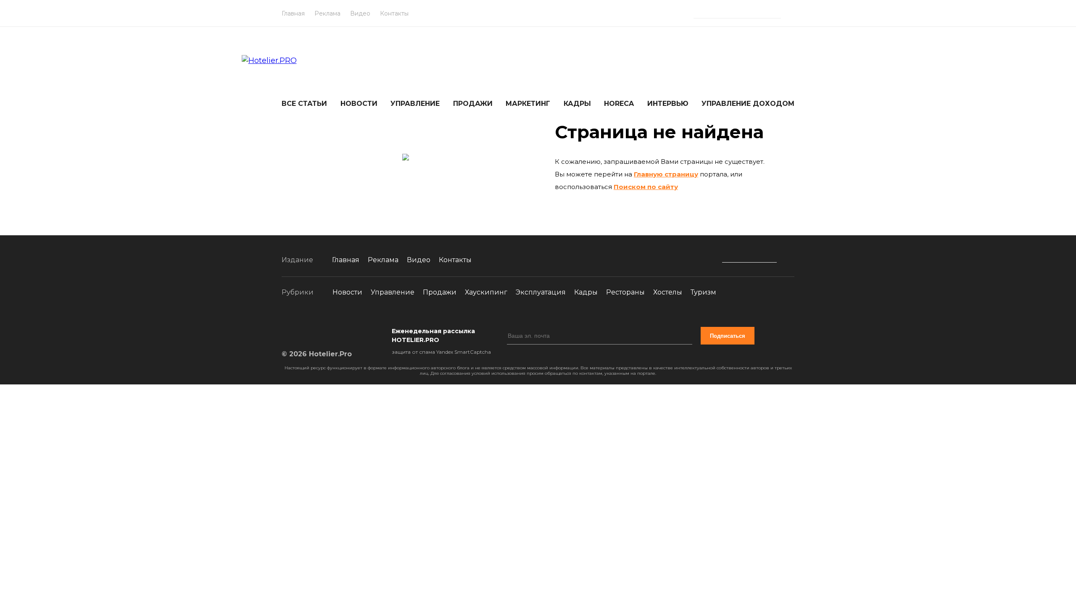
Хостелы (667, 292)
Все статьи (304, 104)
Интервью (667, 104)
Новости (358, 104)
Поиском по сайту (646, 187)
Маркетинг (528, 104)
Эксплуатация (541, 292)
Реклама (327, 13)
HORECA (619, 104)
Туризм (703, 292)
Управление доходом (748, 104)
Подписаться (727, 336)
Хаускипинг (486, 292)
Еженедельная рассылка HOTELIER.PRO (433, 335)
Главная (293, 13)
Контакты (394, 13)
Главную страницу (666, 174)
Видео (360, 13)
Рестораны (625, 292)
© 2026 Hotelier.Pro (317, 354)
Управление (415, 104)
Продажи (473, 104)
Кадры (577, 104)
